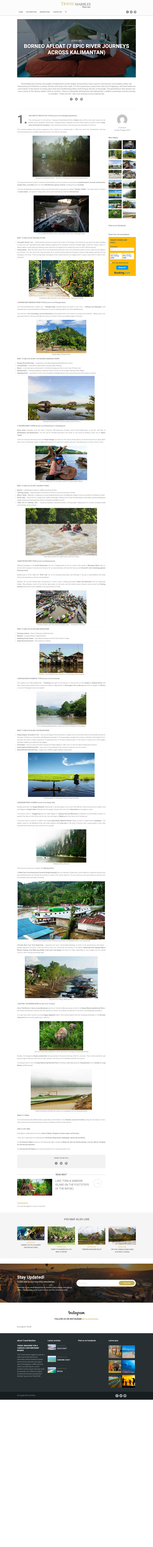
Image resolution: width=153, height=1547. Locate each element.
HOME (21, 12)
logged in (29, 1206)
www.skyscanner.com (62, 1149)
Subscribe (127, 1283)
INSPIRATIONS (45, 12)
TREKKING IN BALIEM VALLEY (91, 1249)
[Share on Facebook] (71, 99)
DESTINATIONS (31, 12)
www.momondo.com (46, 1149)
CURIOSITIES (57, 12)
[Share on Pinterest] (81, 99)
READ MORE (37, 1376)
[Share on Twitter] (76, 99)
